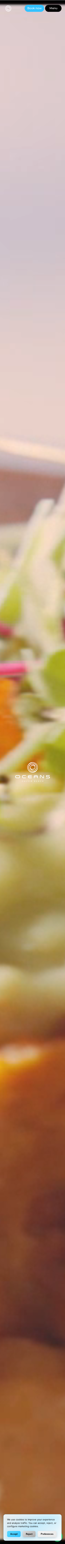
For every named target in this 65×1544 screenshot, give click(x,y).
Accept (14, 1534)
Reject (29, 1534)
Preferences (47, 1534)
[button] (53, 8)
